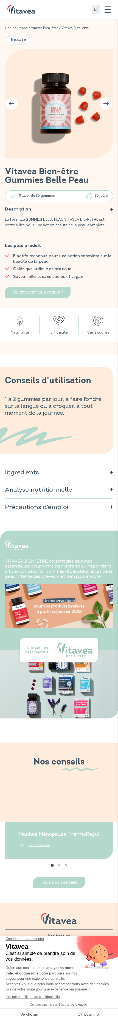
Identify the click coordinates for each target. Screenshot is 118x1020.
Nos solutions (16, 28)
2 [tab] (59, 865)
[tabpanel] (59, 821)
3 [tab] (65, 865)
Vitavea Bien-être (44, 28)
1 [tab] (52, 865)
